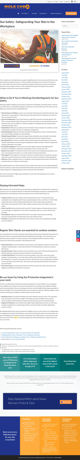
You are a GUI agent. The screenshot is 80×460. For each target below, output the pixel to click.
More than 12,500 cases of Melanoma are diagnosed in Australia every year (10, 362)
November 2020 (66, 160)
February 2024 (66, 144)
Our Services (42, 13)
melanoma (10, 346)
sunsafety (50, 346)
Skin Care (14, 344)
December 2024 (66, 120)
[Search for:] (70, 26)
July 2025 (64, 103)
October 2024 (66, 125)
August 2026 (65, 73)
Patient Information (56, 13)
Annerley (26, 419)
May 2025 (65, 108)
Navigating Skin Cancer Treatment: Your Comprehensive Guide (20, 335)
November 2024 (66, 122)
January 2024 (66, 146)
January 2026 (66, 89)
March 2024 (65, 141)
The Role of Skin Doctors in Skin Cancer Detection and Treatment (18, 351)
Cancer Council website (18, 339)
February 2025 (66, 115)
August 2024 (65, 130)
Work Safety (3, 347)
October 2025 (66, 96)
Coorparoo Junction (67, 420)
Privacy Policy (49, 457)
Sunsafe (45, 346)
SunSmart (55, 346)
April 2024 (65, 139)
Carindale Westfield (46, 420)
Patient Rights (57, 457)
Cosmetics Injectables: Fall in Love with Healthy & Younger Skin (20, 333)
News (61, 1)
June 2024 (65, 134)
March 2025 (65, 113)
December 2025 (66, 92)
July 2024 (64, 132)
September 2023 (66, 156)
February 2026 (66, 87)
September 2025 (66, 99)
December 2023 (66, 148)
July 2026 (64, 75)
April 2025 (65, 111)
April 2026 (65, 82)
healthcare (4, 346)
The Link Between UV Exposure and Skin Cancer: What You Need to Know (23, 337)
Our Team (56, 1)
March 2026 (65, 84)
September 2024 (66, 127)
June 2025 (65, 106)
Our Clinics (24, 13)
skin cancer (16, 346)
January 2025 (66, 118)
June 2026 (65, 77)
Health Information (7, 344)
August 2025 (65, 101)
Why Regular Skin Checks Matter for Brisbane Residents (69, 60)
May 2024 (65, 137)
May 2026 (65, 80)
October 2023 (66, 153)
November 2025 (66, 94)
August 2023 (65, 158)
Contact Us (67, 1)
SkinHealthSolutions (37, 346)
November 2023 (66, 151)
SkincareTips (28, 346)
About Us (50, 1)
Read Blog (67, 402)
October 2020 (66, 163)
